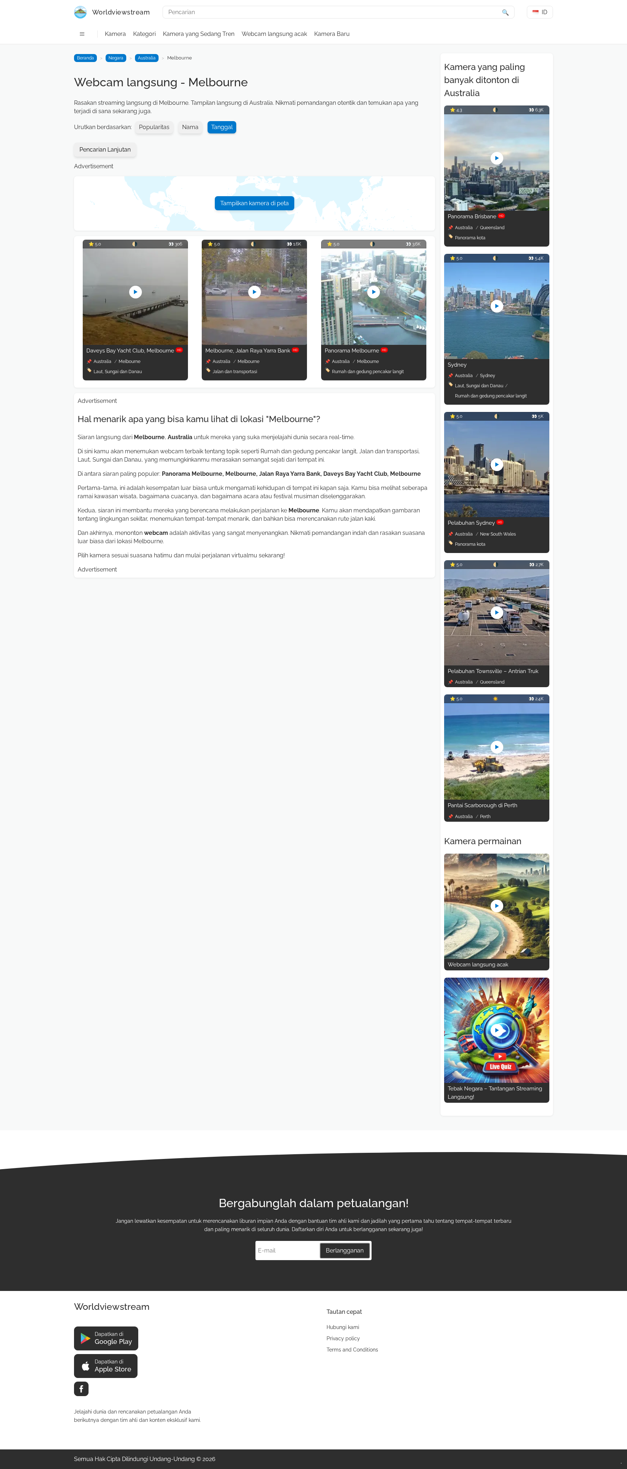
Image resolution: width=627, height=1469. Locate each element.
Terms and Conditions (352, 1350)
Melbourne (129, 361)
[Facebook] (81, 1389)
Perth (485, 816)
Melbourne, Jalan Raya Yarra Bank (251, 350)
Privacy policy (343, 1338)
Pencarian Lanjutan (105, 149)
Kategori (144, 33)
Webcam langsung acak (274, 33)
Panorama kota (470, 237)
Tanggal (222, 127)
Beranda (85, 58)
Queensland (492, 227)
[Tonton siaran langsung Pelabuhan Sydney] (496, 515)
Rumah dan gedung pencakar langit (368, 371)
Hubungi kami (343, 1327)
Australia (147, 58)
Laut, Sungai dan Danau (118, 371)
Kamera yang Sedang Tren (198, 33)
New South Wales (498, 534)
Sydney (457, 365)
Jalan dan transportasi (235, 371)
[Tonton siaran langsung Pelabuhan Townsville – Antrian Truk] (496, 663)
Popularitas (154, 127)
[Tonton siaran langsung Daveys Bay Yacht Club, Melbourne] (135, 342)
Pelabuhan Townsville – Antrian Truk (493, 671)
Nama (190, 127)
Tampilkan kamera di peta (254, 203)
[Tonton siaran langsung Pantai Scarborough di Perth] (496, 797)
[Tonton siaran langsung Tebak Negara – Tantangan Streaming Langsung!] (496, 1080)
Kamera (115, 33)
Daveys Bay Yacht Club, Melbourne (133, 350)
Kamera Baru (332, 33)
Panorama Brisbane (476, 216)
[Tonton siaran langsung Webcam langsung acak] (496, 956)
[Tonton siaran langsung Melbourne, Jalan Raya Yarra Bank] (254, 342)
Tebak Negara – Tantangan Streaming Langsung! (495, 1092)
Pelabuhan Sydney (475, 523)
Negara (115, 58)
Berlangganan (345, 1250)
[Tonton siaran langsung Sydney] (496, 357)
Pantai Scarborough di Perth (482, 805)
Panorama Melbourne (355, 350)
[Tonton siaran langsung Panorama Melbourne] (373, 342)
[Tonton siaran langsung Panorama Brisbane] (496, 208)
